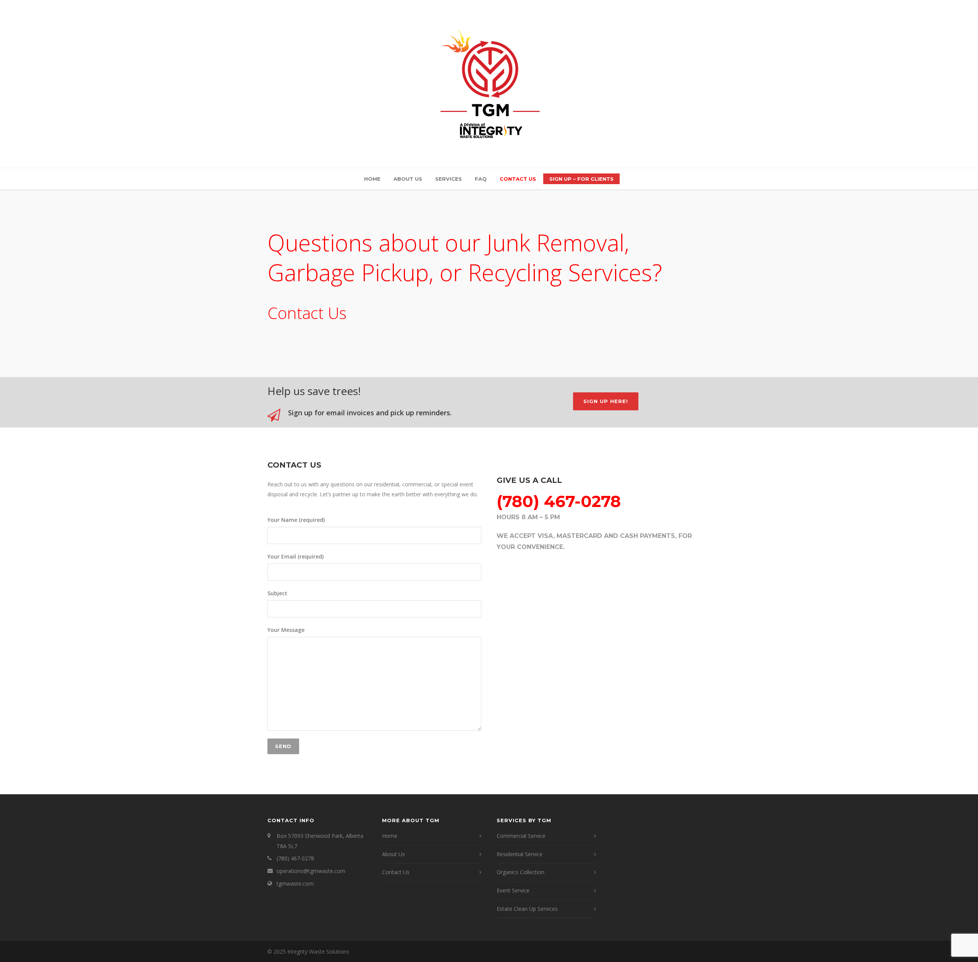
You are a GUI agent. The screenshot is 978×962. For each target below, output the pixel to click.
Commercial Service (521, 835)
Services (448, 179)
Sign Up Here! (605, 401)
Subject (277, 593)
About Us (407, 179)
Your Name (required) (296, 519)
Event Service (513, 890)
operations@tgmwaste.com (311, 871)
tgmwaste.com (295, 883)
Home (372, 179)
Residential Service (519, 854)
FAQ (481, 179)
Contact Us (518, 179)
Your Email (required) (295, 556)
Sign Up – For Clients (581, 179)
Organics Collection (520, 872)
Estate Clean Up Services (527, 908)
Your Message (285, 629)
